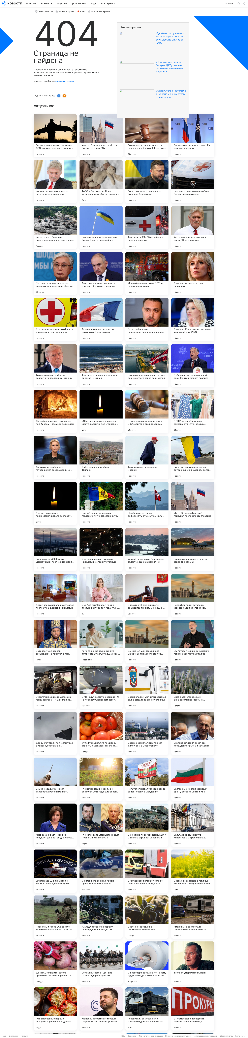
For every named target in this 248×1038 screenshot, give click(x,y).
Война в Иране (66, 11)
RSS (123, 1036)
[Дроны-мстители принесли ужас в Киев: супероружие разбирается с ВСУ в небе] (55, 733)
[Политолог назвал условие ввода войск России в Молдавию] (146, 779)
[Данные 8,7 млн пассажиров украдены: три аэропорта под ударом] (146, 641)
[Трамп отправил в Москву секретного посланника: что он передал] (55, 365)
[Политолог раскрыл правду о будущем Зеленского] (146, 181)
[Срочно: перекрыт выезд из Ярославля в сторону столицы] (101, 549)
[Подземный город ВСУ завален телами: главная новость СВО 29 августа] (55, 917)
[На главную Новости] (14, 3)
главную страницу (64, 81)
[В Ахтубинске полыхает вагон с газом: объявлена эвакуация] (146, 871)
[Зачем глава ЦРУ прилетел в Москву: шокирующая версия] (55, 871)
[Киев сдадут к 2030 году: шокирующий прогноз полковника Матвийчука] (55, 549)
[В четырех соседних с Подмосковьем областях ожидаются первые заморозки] (146, 917)
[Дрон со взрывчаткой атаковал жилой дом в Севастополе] (146, 733)
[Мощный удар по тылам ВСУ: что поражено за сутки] (146, 273)
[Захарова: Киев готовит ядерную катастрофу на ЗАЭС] (192, 319)
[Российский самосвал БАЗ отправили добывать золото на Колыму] (146, 1009)
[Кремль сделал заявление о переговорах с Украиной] (55, 181)
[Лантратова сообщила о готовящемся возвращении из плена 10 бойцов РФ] (55, 457)
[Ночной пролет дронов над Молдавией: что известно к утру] (101, 503)
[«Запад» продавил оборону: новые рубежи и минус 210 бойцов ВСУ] (101, 917)
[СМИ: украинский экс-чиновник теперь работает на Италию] (192, 641)
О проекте (132, 1036)
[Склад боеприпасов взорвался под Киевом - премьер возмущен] (55, 411)
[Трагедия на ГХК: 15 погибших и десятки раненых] (146, 227)
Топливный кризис (101, 11)
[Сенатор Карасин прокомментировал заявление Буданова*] (146, 319)
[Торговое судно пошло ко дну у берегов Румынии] (101, 365)
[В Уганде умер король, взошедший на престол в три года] (55, 641)
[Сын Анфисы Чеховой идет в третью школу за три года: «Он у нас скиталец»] (101, 595)
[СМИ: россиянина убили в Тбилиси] (101, 457)
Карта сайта (240, 1036)
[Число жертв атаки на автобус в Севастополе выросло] (192, 181)
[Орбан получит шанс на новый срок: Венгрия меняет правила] (192, 365)
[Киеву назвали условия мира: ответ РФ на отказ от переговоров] (192, 227)
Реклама (24, 1036)
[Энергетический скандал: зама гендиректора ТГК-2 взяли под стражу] (55, 687)
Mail (4, 1036)
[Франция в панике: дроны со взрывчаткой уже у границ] (101, 319)
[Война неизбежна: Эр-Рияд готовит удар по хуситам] (101, 963)
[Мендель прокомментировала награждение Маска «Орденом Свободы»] (101, 1009)
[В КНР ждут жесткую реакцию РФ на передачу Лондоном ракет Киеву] (101, 687)
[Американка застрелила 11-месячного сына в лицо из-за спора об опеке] (192, 917)
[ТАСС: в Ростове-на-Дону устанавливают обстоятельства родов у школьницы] (101, 181)
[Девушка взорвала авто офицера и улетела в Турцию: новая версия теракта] (55, 319)
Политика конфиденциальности (178, 1036)
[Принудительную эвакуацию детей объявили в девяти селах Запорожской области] (192, 457)
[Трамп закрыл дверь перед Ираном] (146, 457)
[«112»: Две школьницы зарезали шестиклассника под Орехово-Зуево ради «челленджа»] (101, 411)
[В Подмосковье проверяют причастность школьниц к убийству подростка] (192, 1009)
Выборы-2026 (45, 11)
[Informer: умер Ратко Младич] (192, 963)
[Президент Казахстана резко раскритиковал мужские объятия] (55, 273)
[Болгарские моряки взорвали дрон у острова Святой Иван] (192, 779)
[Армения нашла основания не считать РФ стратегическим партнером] (101, 273)
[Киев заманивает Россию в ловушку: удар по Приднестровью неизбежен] (55, 825)
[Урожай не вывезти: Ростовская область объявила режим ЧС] (146, 549)
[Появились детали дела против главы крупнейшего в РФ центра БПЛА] (146, 135)
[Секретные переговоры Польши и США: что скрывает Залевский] (146, 825)
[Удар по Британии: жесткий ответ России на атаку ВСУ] (101, 135)
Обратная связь (226, 1036)
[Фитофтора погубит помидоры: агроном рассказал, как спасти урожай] (101, 733)
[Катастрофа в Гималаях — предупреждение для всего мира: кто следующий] (55, 227)
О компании (13, 1036)
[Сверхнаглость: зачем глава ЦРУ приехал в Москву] (192, 135)
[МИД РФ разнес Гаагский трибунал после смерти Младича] (192, 503)
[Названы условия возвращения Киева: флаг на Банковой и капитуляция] (101, 227)
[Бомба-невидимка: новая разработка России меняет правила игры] (55, 779)
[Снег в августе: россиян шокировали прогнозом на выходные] (192, 687)
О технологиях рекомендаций (150, 1036)
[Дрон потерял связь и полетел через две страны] (192, 549)
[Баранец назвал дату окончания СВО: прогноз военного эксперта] (55, 135)
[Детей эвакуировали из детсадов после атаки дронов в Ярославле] (55, 595)
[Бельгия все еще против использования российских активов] (192, 825)
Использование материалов (205, 1036)
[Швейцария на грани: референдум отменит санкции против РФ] (146, 503)
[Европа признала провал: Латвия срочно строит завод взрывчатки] (146, 365)
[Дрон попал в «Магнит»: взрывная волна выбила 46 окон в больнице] (146, 687)
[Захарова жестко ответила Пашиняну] (192, 273)
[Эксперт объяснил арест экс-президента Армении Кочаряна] (192, 733)
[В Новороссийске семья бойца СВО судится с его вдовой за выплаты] (146, 411)
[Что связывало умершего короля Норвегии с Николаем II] (101, 825)
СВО (82, 11)
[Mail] (4, 3)
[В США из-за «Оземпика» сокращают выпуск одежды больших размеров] (192, 411)
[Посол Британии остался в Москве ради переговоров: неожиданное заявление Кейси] (192, 595)
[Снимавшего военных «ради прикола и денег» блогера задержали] (101, 871)
